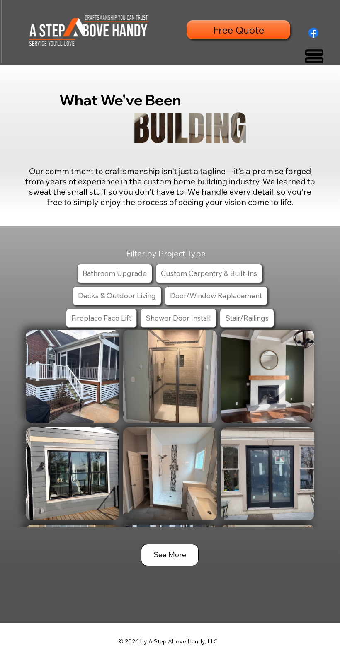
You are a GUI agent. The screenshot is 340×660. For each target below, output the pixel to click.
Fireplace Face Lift (101, 317)
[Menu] (314, 56)
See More (169, 554)
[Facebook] (313, 32)
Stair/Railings (247, 317)
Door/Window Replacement (216, 295)
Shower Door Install (178, 317)
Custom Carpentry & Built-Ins (209, 273)
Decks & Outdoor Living (117, 295)
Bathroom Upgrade (115, 273)
